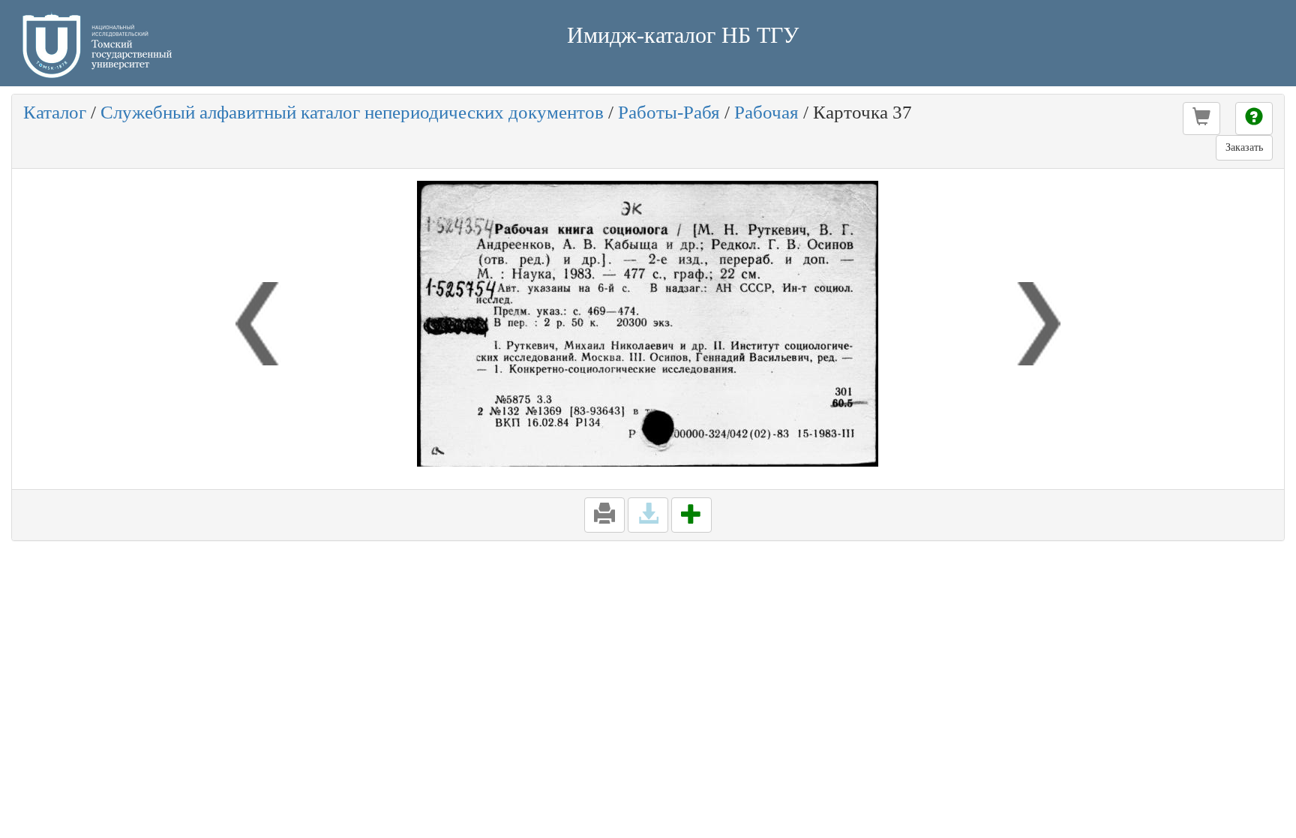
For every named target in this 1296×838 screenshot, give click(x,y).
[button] (1201, 118)
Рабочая (766, 112)
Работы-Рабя (669, 112)
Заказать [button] (1244, 147)
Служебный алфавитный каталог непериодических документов (352, 112)
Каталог (54, 112)
